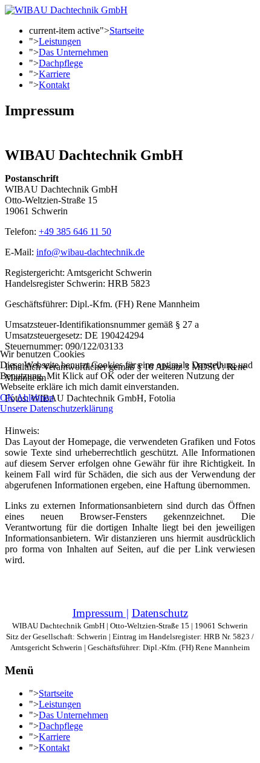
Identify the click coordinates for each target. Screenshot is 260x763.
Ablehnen (35, 397)
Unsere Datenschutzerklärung (56, 408)
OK (7, 397)
